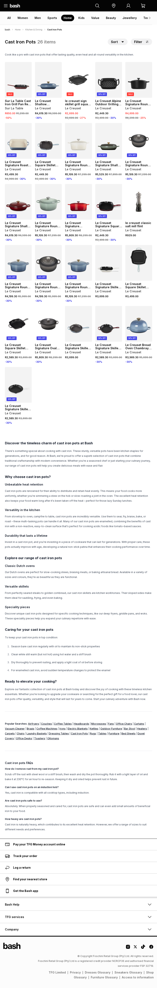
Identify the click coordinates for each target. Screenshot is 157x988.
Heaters (142, 728)
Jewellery (129, 18)
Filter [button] (138, 42)
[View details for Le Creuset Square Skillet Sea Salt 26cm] (138, 263)
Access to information (138, 977)
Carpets (10, 733)
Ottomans (53, 738)
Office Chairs (124, 723)
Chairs (21, 733)
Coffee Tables (63, 723)
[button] (113, 5)
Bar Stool (129, 728)
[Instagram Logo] (128, 948)
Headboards (81, 723)
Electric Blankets (78, 728)
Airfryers (33, 723)
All (9, 18)
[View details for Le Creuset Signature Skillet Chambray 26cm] (78, 324)
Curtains (139, 723)
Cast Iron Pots (79, 733)
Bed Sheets (128, 733)
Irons (62, 728)
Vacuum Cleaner (15, 728)
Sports (52, 18)
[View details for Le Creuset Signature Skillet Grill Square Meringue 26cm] (108, 263)
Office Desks (24, 738)
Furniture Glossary (104, 977)
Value (95, 18)
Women (22, 18)
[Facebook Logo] (151, 948)
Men (38, 18)
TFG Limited (57, 972)
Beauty (111, 18)
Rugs (93, 733)
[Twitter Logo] (135, 948)
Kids (81, 18)
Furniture (114, 733)
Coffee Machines (46, 728)
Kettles (94, 728)
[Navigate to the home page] (15, 6)
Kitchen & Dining (33, 29)
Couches (46, 723)
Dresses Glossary (97, 972)
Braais (30, 728)
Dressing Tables (59, 733)
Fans (111, 723)
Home (68, 18)
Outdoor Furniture (111, 728)
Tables (102, 733)
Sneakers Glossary (128, 972)
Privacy (75, 972)
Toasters (39, 738)
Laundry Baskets (37, 733)
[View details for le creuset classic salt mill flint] (138, 202)
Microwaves (98, 723)
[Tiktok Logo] (143, 948)
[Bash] (7, 30)
